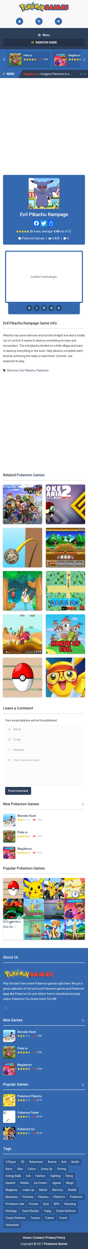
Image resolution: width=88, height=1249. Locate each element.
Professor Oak (15, 1204)
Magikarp (12, 1190)
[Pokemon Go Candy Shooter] (13, 908)
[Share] (58, 21)
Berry (9, 1169)
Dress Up (46, 1169)
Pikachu (30, 370)
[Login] (19, 21)
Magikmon (74, 55)
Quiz (46, 1204)
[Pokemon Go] (9, 1133)
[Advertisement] (44, 126)
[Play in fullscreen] (44, 308)
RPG (56, 1204)
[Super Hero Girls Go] (13, 924)
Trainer (49, 1218)
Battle (75, 1162)
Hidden (24, 1183)
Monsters (12, 1197)
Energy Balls (13, 1176)
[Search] (39, 21)
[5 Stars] (28, 231)
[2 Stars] (20, 231)
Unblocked (12, 1225)
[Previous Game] (29, 308)
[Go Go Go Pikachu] (34, 908)
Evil (21, 370)
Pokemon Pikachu (29, 1096)
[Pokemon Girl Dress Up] (74, 929)
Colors (32, 1169)
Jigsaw (56, 1183)
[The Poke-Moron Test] (13, 888)
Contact (38, 1237)
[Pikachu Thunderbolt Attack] (54, 888)
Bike (20, 1169)
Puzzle (33, 1204)
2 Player (11, 1162)
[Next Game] (59, 308)
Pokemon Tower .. (29, 1112)
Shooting (70, 1204)
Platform (59, 1197)
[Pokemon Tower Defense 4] (9, 1122)
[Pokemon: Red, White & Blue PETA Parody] (54, 908)
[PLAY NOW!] (15, 59)
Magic (70, 1183)
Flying (69, 1176)
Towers (35, 1218)
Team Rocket (30, 1211)
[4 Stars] (25, 231)
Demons (12, 370)
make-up (28, 1190)
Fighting (55, 1176)
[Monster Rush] (9, 819)
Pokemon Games (33, 238)
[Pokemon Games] (44, 6)
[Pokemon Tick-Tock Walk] (74, 888)
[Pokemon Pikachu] (9, 1100)
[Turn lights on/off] (37, 308)
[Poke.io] (9, 836)
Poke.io (28, 55)
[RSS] (6, 1008)
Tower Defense (15, 1218)
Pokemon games (46, 983)
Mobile (72, 1190)
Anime (52, 1162)
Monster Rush (26, 815)
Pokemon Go (26, 1129)
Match (43, 1190)
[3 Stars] (22, 231)
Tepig (47, 1211)
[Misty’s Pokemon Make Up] (54, 929)
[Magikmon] (9, 852)
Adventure (36, 1162)
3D (22, 1162)
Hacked (10, 1183)
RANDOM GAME (46, 42)
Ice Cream (40, 1183)
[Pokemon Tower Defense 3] (34, 929)
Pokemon (42, 370)
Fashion (40, 1176)
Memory (57, 1190)
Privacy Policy (55, 1237)
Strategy (11, 1211)
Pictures (28, 1197)
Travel (63, 1218)
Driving (61, 1169)
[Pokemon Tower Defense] (34, 888)
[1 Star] (17, 231)
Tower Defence (66, 1211)
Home (27, 1237)
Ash (64, 1162)
